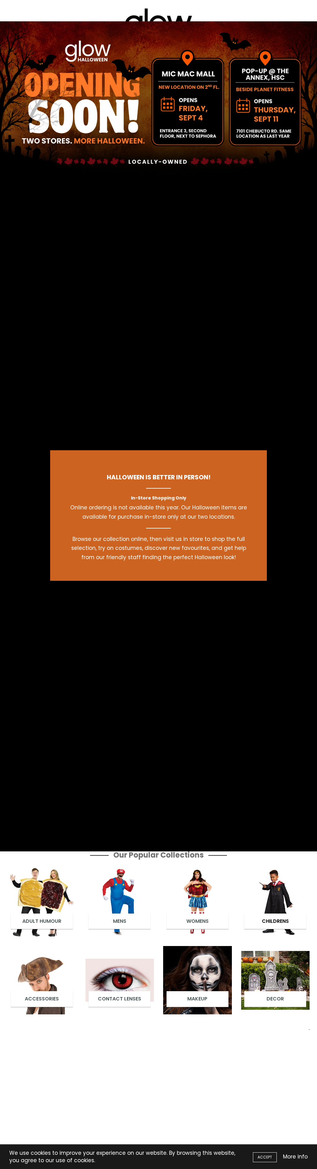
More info (295, 1156)
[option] (158, 100)
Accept (265, 1157)
